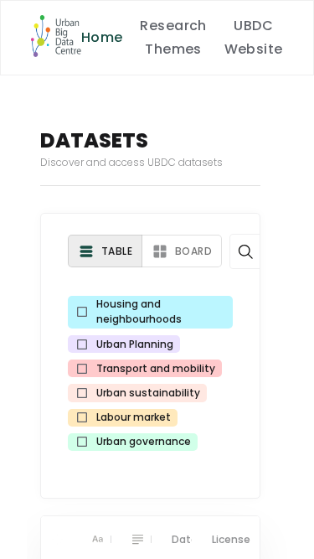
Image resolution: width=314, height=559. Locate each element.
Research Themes (173, 37)
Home (102, 37)
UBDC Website (253, 37)
